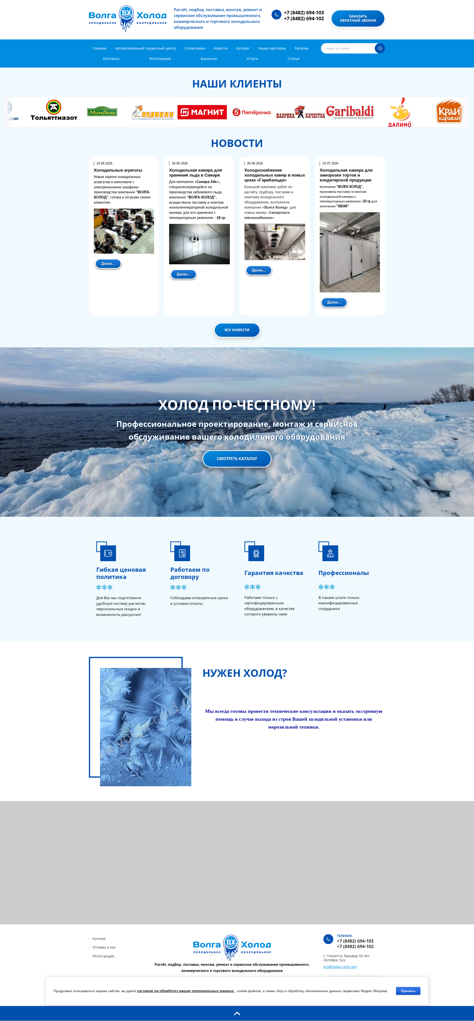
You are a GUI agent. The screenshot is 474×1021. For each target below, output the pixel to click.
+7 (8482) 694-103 (304, 12)
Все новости (237, 329)
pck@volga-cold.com (340, 966)
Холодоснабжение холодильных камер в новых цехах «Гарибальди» (274, 175)
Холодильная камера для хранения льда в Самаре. (195, 173)
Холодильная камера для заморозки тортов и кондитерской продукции (346, 175)
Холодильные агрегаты (118, 170)
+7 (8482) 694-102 (304, 18)
